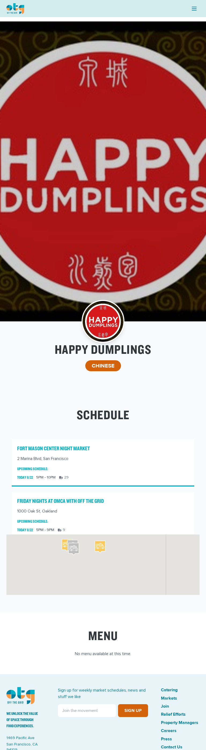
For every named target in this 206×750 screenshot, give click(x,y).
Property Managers (179, 722)
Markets (169, 698)
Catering (169, 690)
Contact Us (171, 747)
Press (166, 739)
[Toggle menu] (194, 8)
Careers (168, 730)
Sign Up (133, 710)
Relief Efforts (173, 714)
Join (165, 706)
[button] (100, 547)
